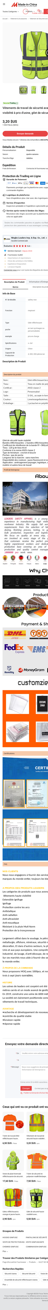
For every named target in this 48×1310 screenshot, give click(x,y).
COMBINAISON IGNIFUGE (36, 1246)
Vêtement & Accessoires (18, 19)
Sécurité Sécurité (28, 1273)
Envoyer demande (25, 133)
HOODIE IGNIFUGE (10, 1237)
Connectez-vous (10, 270)
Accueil (5, 19)
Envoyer (26, 1088)
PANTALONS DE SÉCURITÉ (36, 1237)
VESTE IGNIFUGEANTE (35, 1242)
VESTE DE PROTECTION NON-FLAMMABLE (14, 1242)
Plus (4, 1284)
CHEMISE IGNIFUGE (11, 1246)
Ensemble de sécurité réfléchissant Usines (21, 1280)
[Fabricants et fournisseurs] (24, 4)
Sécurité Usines (11, 1273)
